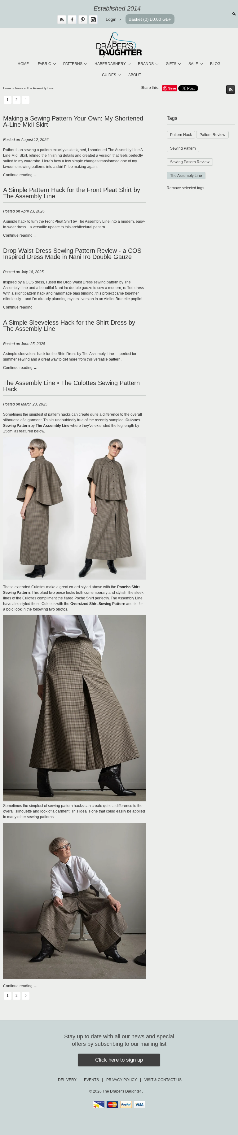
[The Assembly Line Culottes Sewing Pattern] (74, 800)
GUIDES (109, 75)
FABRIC (44, 64)
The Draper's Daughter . (123, 1091)
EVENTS (91, 1080)
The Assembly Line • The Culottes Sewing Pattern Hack (71, 385)
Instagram (93, 19)
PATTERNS (72, 64)
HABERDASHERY (110, 64)
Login (111, 19)
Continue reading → (20, 175)
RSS (61, 19)
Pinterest (82, 19)
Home (7, 88)
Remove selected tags (185, 188)
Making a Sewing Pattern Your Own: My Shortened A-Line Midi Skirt (73, 121)
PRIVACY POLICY (121, 1080)
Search (234, 14)
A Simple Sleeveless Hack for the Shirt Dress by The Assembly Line (69, 325)
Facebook (72, 19)
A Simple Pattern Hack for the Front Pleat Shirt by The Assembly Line (71, 192)
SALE (193, 64)
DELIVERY (67, 1080)
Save (172, 88)
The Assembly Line (40, 88)
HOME (23, 64)
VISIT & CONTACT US (163, 1080)
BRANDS (146, 64)
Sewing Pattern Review (189, 162)
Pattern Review (212, 135)
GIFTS (171, 64)
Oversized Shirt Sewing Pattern (97, 604)
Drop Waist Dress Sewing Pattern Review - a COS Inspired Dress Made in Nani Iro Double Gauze (72, 253)
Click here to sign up (119, 1060)
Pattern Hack (181, 135)
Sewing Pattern (183, 148)
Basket (150, 19)
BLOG (215, 64)
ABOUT (134, 75)
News (19, 88)
